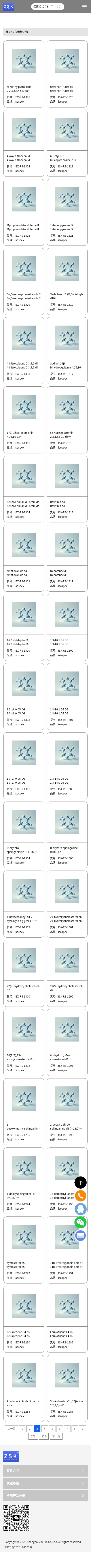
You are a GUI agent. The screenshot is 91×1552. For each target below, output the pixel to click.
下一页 (56, 1436)
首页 (8, 32)
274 (44, 1436)
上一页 (11, 1428)
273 (33, 1436)
